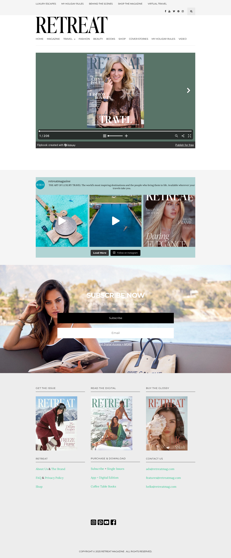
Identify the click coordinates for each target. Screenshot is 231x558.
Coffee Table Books (103, 486)
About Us (42, 469)
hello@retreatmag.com (161, 486)
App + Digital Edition (105, 477)
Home (39, 38)
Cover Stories (138, 38)
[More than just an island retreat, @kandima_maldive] (62, 221)
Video (183, 38)
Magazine (53, 38)
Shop (122, 38)
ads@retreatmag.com (160, 469)
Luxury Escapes (46, 3)
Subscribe (97, 469)
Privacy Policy (54, 478)
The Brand (58, 469)
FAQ (38, 478)
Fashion (84, 38)
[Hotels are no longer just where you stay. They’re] (115, 221)
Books (110, 38)
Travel (68, 38)
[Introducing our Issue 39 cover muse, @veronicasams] (169, 221)
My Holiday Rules (72, 3)
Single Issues (115, 469)
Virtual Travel (157, 3)
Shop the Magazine (130, 3)
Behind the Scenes (101, 3)
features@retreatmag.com (163, 478)
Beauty (98, 38)
